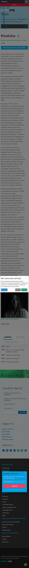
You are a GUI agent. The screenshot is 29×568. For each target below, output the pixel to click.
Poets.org (4, 1)
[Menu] (26, 1)
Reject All (18, 289)
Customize (4, 289)
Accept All (24, 289)
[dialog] (14, 284)
